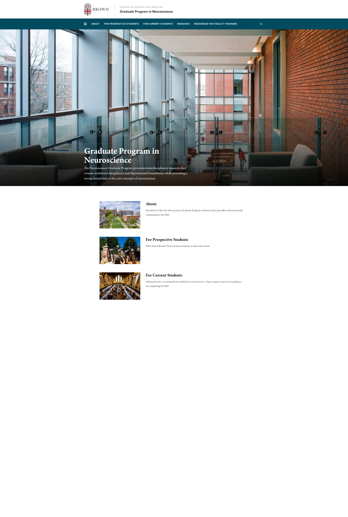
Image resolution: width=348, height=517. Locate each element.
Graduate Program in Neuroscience (146, 11)
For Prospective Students (167, 239)
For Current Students (164, 275)
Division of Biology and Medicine (141, 7)
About (151, 204)
